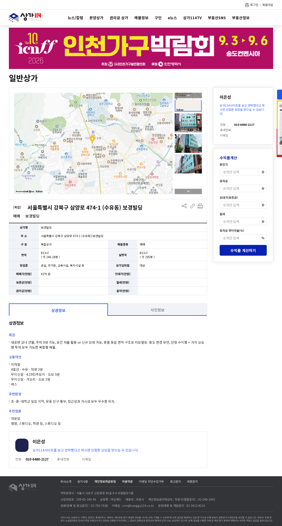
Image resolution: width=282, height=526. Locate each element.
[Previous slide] (188, 95)
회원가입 (267, 5)
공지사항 (82, 481)
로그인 (254, 4)
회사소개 (65, 481)
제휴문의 (192, 481)
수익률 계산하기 (243, 250)
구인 (158, 17)
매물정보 (141, 17)
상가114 (25, 17)
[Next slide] (188, 191)
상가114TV (192, 17)
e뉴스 (172, 17)
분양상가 (96, 17)
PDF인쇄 (200, 205)
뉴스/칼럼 (75, 17)
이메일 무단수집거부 (151, 481)
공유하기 (184, 205)
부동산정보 (241, 17)
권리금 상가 (119, 17)
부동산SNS (217, 17)
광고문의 (175, 481)
